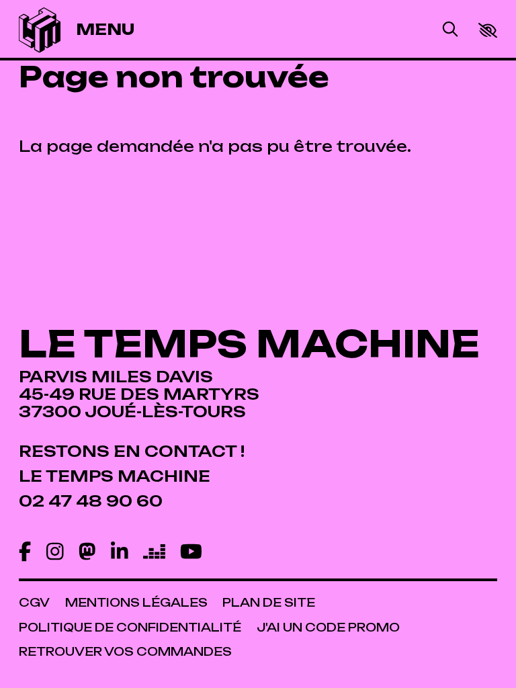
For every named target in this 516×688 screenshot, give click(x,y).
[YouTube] (191, 552)
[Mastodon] (87, 552)
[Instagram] (55, 552)
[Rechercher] (450, 30)
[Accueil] (39, 29)
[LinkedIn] (119, 552)
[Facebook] (25, 552)
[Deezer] (154, 552)
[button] (487, 30)
